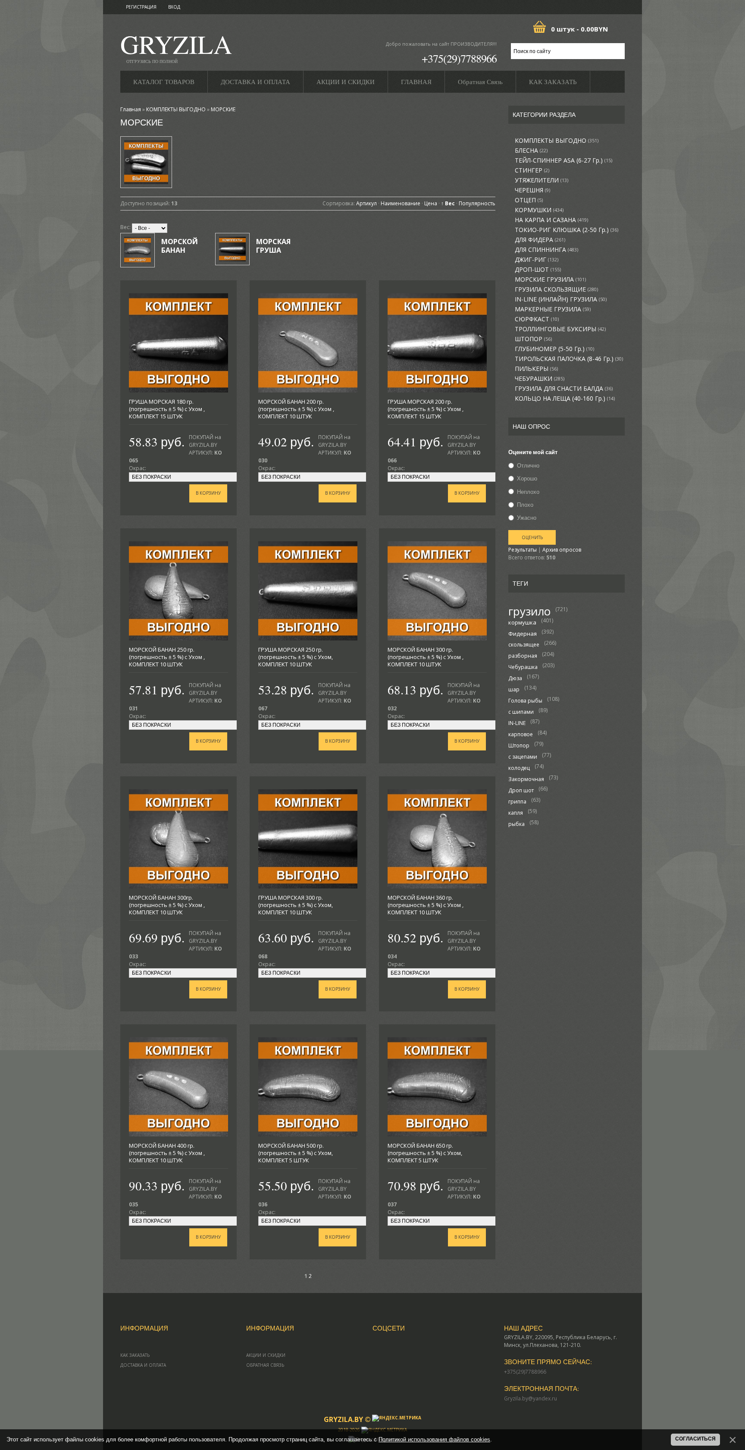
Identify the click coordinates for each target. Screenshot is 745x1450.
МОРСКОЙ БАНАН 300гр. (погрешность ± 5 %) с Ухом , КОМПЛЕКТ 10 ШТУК (167, 905)
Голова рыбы (525, 700)
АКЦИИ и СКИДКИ (265, 1355)
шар (514, 689)
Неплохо (528, 492)
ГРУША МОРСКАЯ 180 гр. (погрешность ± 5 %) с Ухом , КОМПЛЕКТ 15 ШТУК (167, 409)
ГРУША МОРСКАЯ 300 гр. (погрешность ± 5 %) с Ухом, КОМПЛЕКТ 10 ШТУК (295, 905)
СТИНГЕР (532, 170)
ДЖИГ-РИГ (536, 260)
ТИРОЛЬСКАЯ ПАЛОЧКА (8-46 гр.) (569, 359)
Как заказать (135, 1355)
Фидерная (522, 633)
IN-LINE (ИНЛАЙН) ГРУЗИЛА (561, 299)
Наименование (400, 203)
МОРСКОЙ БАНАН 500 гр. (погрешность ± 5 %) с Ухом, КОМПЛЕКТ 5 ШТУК (295, 1153)
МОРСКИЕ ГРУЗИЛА (550, 279)
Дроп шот (521, 790)
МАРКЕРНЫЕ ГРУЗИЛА (553, 309)
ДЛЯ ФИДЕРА (540, 240)
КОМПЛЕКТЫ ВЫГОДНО (556, 140)
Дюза (515, 678)
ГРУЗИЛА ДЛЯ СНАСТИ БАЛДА (564, 388)
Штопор (518, 745)
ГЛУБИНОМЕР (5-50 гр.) (554, 349)
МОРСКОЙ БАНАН (179, 246)
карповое (520, 734)
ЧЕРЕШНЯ (532, 190)
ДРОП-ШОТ (538, 269)
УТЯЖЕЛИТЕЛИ (541, 180)
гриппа (517, 801)
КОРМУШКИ (539, 210)
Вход (174, 7)
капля (515, 812)
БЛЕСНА (531, 150)
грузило (529, 611)
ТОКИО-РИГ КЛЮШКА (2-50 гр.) (566, 230)
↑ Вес (448, 203)
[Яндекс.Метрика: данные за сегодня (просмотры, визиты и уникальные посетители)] (396, 1418)
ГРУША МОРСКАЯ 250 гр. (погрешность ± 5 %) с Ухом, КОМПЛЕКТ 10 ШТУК (295, 657)
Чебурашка (523, 667)
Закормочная (526, 779)
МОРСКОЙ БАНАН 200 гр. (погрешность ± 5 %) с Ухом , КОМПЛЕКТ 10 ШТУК (296, 409)
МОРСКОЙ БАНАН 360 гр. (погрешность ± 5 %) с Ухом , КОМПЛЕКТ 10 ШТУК (425, 905)
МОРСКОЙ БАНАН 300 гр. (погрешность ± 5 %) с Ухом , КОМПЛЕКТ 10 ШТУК (425, 657)
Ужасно (526, 517)
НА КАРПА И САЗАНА (551, 220)
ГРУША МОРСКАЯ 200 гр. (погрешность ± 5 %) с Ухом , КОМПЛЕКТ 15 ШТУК (425, 409)
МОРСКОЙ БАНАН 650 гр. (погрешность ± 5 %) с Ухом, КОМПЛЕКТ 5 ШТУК (425, 1153)
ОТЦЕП (529, 200)
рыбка (516, 824)
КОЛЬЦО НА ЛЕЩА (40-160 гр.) (565, 398)
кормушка (522, 622)
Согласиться (695, 1439)
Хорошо (527, 479)
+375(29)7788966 (459, 58)
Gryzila (176, 46)
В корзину (208, 493)
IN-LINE (517, 723)
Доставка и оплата (143, 1365)
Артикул (366, 203)
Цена (430, 203)
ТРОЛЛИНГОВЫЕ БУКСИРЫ (560, 329)
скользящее (523, 644)
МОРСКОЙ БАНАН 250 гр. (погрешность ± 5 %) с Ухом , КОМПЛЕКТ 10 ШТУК (167, 657)
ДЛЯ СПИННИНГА (546, 250)
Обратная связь (265, 1365)
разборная (522, 655)
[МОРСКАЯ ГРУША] (232, 249)
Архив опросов (561, 549)
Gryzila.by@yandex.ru (530, 1398)
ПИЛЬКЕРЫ (536, 369)
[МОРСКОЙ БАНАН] (137, 250)
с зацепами (522, 756)
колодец (519, 768)
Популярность (477, 203)
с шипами (521, 712)
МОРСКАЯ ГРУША (273, 246)
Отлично (528, 465)
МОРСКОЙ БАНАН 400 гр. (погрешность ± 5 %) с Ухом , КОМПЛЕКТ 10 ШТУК (167, 1153)
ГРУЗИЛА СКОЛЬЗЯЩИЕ (556, 289)
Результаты (522, 549)
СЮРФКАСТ (537, 319)
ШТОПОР (533, 339)
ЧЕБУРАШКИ (539, 379)
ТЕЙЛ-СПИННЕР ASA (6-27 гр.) (563, 160)
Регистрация (141, 7)
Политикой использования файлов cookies (434, 1439)
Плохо (525, 504)
